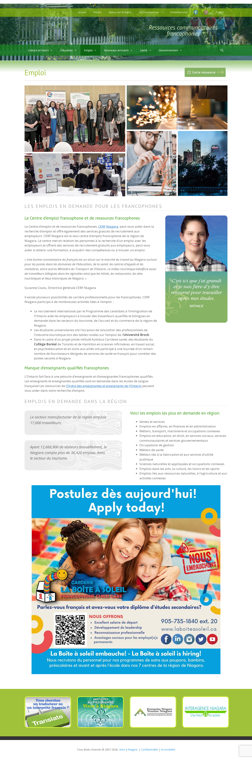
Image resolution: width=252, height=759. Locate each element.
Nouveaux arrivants (116, 50)
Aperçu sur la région (120, 12)
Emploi (88, 50)
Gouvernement (168, 50)
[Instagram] (206, 12)
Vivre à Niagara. (128, 749)
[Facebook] (196, 12)
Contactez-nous (179, 12)
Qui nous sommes (149, 12)
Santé (143, 50)
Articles (97, 12)
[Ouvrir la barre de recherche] (222, 50)
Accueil (82, 12)
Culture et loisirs (38, 50)
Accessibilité (168, 749)
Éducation (66, 50)
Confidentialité (149, 749)
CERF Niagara (108, 226)
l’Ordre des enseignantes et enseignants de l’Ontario (103, 386)
